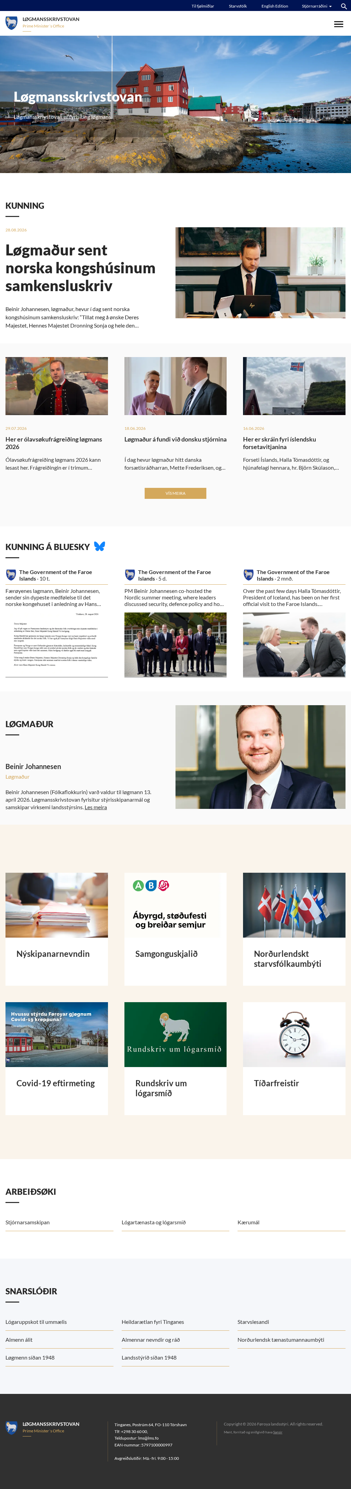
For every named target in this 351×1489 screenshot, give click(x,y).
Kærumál (248, 1222)
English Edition (275, 6)
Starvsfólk (238, 6)
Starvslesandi (253, 1321)
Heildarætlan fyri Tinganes (153, 1321)
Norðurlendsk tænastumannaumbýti (281, 1339)
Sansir (277, 1432)
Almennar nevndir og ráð (151, 1339)
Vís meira (175, 493)
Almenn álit (19, 1339)
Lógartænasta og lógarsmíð (154, 1222)
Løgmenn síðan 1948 (30, 1357)
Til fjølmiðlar (203, 6)
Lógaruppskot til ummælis (36, 1321)
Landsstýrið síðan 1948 (149, 1357)
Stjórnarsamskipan (27, 1222)
